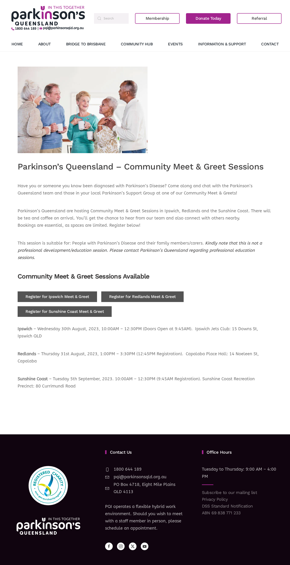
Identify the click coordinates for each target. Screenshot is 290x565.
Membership (157, 18)
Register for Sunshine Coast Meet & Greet (64, 311)
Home (17, 44)
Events (175, 44)
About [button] (44, 44)
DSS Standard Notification (227, 506)
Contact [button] (270, 44)
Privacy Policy (215, 499)
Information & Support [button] (222, 44)
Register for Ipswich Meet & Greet (57, 296)
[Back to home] (48, 18)
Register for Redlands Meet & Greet (142, 296)
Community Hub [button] (137, 44)
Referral (259, 18)
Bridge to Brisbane (86, 44)
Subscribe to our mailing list (229, 492)
